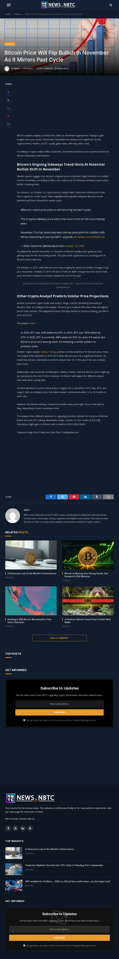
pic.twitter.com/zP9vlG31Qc (89, 237)
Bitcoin (10, 44)
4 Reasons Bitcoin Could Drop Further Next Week (87, 621)
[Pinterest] (8, 116)
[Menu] (9, 5)
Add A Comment (59, 638)
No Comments (46, 68)
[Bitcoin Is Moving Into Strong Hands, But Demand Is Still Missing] (88, 554)
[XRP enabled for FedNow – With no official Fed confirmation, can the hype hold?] (13, 885)
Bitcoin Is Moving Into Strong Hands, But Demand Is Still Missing (86, 575)
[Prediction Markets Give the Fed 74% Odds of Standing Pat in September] (13, 869)
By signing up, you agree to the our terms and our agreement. (61, 720)
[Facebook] (8, 92)
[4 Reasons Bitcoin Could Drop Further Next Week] (88, 600)
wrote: (32, 323)
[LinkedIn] (8, 108)
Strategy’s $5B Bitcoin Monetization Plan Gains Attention (29, 621)
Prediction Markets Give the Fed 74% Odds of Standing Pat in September (64, 865)
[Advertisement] (67, 103)
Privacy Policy (79, 720)
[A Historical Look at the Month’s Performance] (31, 554)
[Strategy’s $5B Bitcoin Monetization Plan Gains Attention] (31, 600)
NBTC (17, 68)
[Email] (8, 124)
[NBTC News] (59, 5)
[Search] (110, 5)
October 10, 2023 (74, 246)
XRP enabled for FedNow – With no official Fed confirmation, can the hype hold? (67, 881)
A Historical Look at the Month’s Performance (31, 573)
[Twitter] (8, 100)
